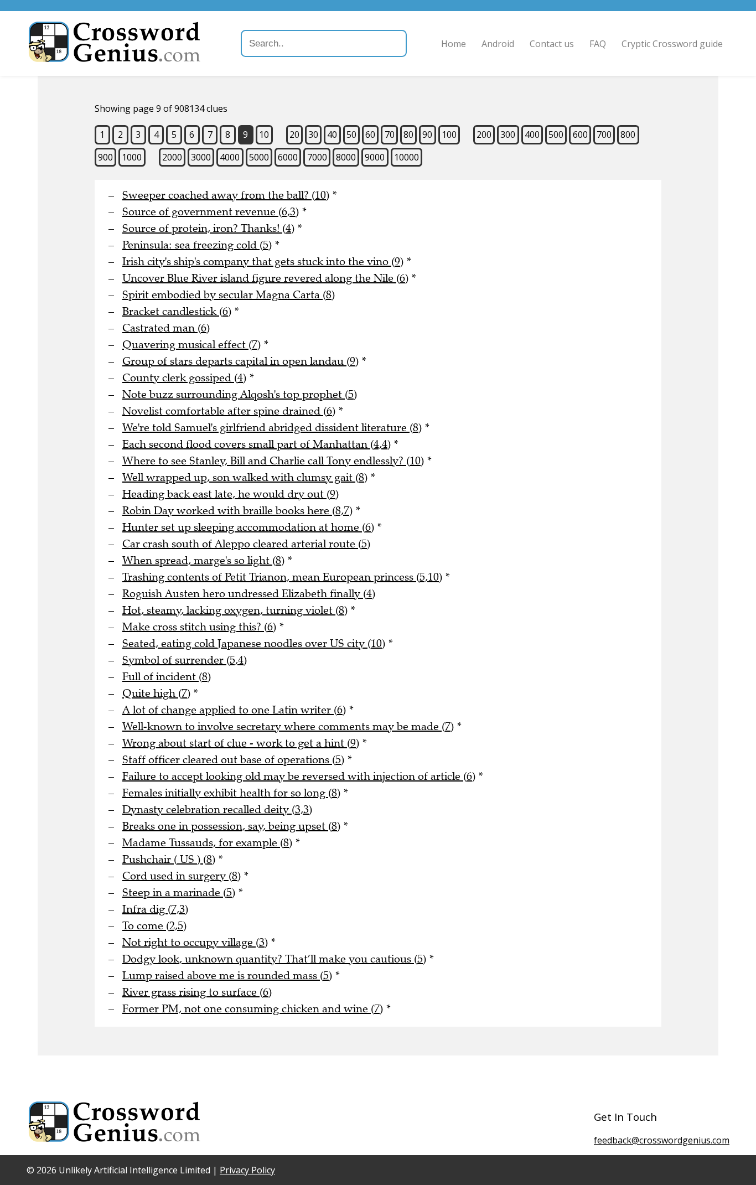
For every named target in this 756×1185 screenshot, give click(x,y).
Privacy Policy (247, 1170)
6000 (288, 157)
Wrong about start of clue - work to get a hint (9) (240, 743)
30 (313, 134)
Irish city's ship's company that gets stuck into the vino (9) (262, 261)
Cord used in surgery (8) (181, 876)
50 (351, 134)
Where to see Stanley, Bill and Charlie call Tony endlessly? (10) (273, 461)
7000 (317, 157)
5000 (259, 157)
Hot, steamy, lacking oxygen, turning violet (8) (235, 610)
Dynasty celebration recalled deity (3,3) (217, 809)
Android (497, 44)
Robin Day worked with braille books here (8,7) (237, 511)
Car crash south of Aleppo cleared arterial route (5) (246, 544)
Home (453, 44)
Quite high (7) (156, 693)
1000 (132, 157)
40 (332, 134)
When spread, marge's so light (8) (203, 560)
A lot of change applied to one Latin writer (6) (234, 710)
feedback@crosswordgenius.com (661, 1140)
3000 (201, 157)
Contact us (552, 44)
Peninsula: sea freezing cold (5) (197, 245)
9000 (375, 157)
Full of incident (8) (166, 677)
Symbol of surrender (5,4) (184, 660)
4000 (230, 157)
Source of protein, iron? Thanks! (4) (208, 228)
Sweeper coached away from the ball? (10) (225, 195)
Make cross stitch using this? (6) (199, 627)
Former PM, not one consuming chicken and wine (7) (252, 1009)
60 (370, 134)
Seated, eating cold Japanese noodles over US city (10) (253, 643)
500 (555, 134)
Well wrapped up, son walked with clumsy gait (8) (244, 477)
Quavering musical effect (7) (191, 344)
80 (408, 134)
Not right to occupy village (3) (195, 942)
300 (507, 134)
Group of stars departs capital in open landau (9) (240, 361)
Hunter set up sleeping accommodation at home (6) (248, 527)
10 (264, 134)
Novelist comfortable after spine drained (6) (228, 411)
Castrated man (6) (166, 328)
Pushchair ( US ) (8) (168, 859)
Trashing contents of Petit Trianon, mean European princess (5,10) (282, 577)
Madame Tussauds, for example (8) (207, 843)
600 (580, 134)
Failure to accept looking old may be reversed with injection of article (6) (298, 776)
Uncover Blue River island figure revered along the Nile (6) (265, 278)
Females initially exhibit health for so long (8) (231, 793)
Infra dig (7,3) (155, 909)
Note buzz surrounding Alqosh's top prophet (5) (239, 394)
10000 (406, 157)
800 (627, 134)
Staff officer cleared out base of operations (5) (233, 760)
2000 (172, 157)
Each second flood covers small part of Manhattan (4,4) (256, 444)
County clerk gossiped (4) (184, 378)
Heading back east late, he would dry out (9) (230, 494)
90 (427, 134)
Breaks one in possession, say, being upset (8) (231, 826)
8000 (346, 157)
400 (532, 134)
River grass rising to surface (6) (197, 992)
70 (390, 134)
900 (105, 157)
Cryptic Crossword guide (672, 44)
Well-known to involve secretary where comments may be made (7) (288, 726)
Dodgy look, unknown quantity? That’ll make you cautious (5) (274, 959)
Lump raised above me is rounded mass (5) (227, 975)
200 (484, 134)
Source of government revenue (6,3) (210, 212)
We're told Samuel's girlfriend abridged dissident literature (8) (272, 427)
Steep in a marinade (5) (178, 892)
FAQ (597, 44)
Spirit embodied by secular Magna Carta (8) (228, 295)
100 (449, 134)
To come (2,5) (154, 926)
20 (294, 134)
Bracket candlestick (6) (176, 311)
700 (604, 134)
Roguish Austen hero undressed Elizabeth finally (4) (248, 594)
